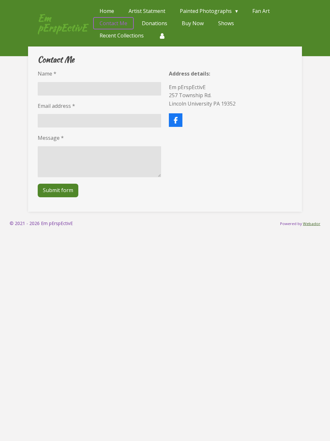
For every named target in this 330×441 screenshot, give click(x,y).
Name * (47, 73)
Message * (51, 137)
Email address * (56, 105)
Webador (311, 223)
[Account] (162, 35)
